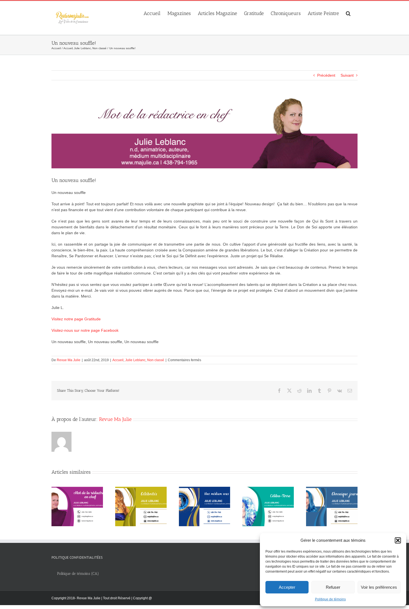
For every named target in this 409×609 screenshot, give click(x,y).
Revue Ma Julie (68, 360)
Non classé (155, 360)
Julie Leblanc (135, 360)
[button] (398, 540)
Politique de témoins (330, 599)
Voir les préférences (379, 587)
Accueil (118, 360)
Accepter (287, 587)
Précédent (326, 75)
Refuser (333, 587)
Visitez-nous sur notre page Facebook (85, 330)
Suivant (347, 75)
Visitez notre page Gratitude (76, 319)
